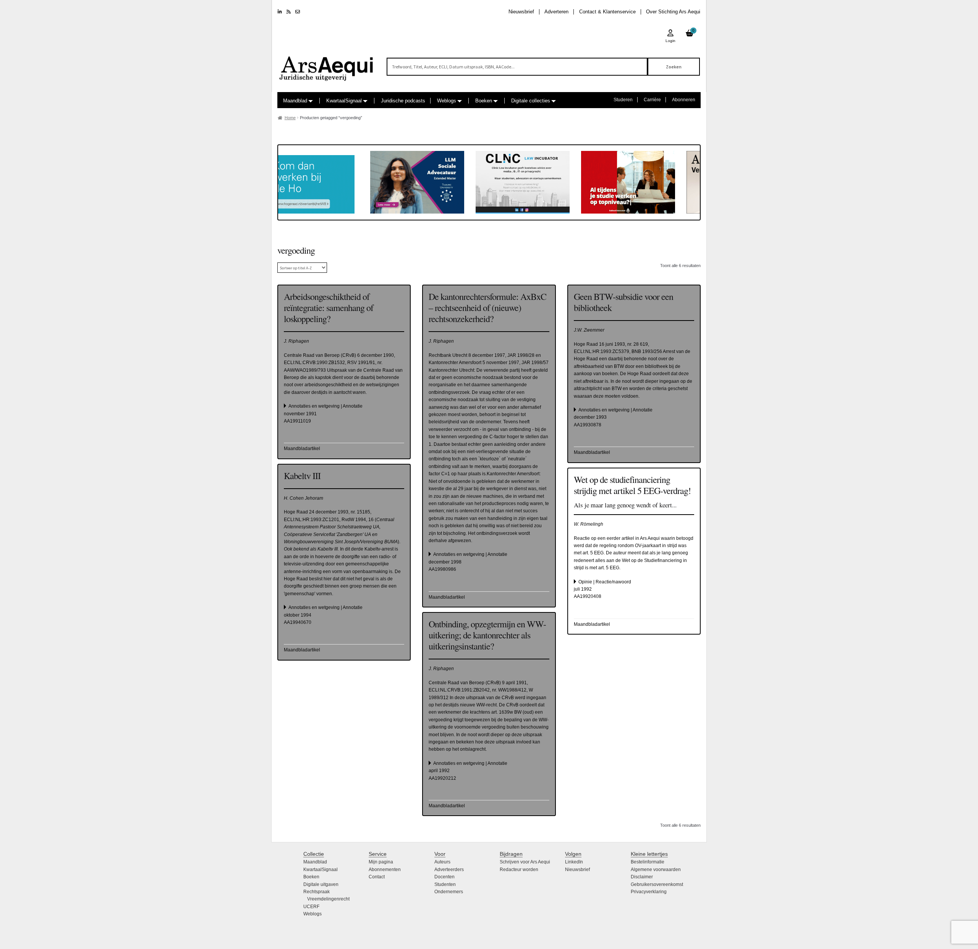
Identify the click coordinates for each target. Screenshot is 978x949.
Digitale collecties (530, 101)
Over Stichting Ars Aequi (673, 12)
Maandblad (295, 101)
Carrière (652, 99)
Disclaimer (642, 876)
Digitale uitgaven (320, 884)
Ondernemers (448, 891)
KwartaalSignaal (344, 101)
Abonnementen (385, 869)
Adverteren (556, 12)
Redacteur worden (519, 869)
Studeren (623, 99)
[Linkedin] (280, 12)
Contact (377, 876)
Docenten (444, 876)
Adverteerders (449, 869)
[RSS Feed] (289, 12)
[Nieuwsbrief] (297, 12)
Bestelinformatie (647, 862)
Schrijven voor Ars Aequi (525, 862)
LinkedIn (574, 862)
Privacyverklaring (649, 891)
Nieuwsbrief (521, 12)
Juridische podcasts (403, 101)
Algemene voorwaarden (656, 869)
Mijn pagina (381, 862)
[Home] (326, 65)
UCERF (311, 906)
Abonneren (683, 99)
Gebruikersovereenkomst (657, 884)
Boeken (483, 101)
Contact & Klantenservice (607, 12)
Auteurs (442, 862)
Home (290, 117)
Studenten (445, 884)
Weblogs (446, 101)
